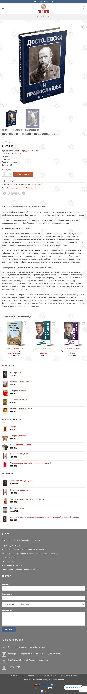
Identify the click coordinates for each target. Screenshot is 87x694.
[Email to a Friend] (16, 193)
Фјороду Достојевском (30, 150)
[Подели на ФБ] (8, 193)
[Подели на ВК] (20, 193)
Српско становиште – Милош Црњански (43, 352)
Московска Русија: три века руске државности (15, 352)
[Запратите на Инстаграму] (40, 17)
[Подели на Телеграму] (24, 193)
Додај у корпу (23, 174)
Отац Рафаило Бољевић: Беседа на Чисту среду (28, 660)
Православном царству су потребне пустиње (26, 647)
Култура (39, 184)
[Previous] (6, 66)
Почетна (5, 130)
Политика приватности (67, 676)
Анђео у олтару (14, 667)
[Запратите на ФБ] (38, 17)
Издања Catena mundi (28, 184)
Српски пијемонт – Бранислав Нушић (72, 352)
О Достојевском (32, 130)
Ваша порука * (7, 610)
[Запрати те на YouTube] (49, 17)
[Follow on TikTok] (43, 17)
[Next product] (3, 141)
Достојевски (21, 188)
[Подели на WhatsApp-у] (4, 193)
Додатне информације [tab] (17, 206)
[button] (3, 8)
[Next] (81, 66)
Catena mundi (15, 153)
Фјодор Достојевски (32, 188)
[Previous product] (8, 141)
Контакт (13, 676)
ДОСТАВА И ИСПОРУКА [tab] (37, 206)
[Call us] (46, 17)
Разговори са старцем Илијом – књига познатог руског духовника (35, 653)
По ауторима (17, 130)
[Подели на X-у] (12, 193)
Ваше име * (6, 584)
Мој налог (22, 676)
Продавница (33, 676)
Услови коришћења (48, 676)
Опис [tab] (4, 206)
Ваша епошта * (7, 594)
